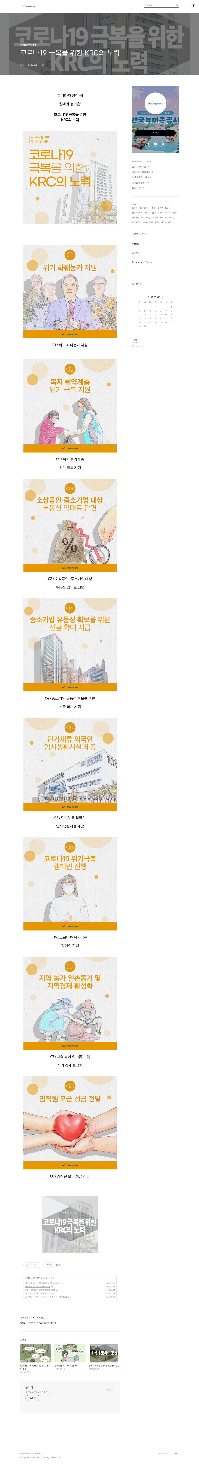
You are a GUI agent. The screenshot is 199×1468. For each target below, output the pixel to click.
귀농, (161, 217)
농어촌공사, (136, 222)
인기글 (143, 234)
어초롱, (154, 213)
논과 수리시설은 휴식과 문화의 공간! (40, 1290)
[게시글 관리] (39, 1265)
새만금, (157, 222)
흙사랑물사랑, (137, 213)
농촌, (148, 217)
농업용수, (168, 208)
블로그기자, (169, 217)
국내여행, (154, 217)
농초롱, (135, 208)
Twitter (149, 262)
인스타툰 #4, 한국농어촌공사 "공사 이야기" (43, 1283)
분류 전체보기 (141, 161)
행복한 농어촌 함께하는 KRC (37, 1391)
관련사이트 (163, 1453)
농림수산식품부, (171, 213)
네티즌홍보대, (144, 208)
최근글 (135, 234)
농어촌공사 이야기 (32, 1278)
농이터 (29, 1387)
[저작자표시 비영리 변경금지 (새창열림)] (60, 1265)
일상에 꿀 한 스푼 (142, 177)
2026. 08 (155, 297)
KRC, (153, 208)
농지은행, (160, 208)
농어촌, (145, 222)
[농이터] (37, 6)
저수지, (147, 213)
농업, (151, 222)
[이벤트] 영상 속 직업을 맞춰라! (38, 1293)
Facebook (137, 262)
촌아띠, (160, 213)
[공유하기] (35, 1265)
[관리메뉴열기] (193, 5)
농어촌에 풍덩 (141, 182)
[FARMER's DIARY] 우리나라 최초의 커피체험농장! (46, 1297)
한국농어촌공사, (167, 222)
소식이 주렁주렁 (142, 167)
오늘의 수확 (138, 188)
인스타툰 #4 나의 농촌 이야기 (37, 1286)
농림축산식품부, (138, 217)
